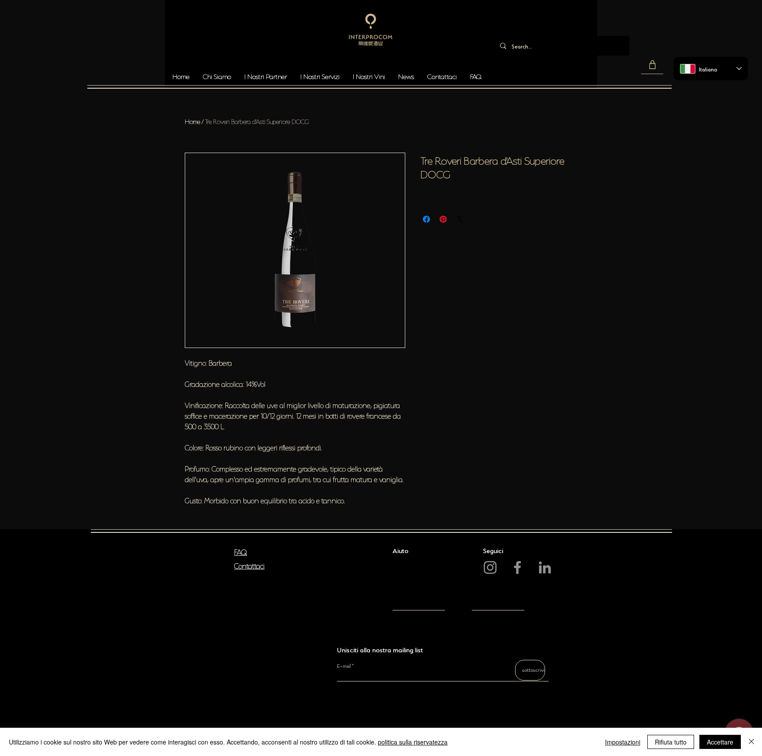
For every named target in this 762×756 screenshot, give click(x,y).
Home (192, 120)
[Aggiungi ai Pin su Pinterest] (443, 219)
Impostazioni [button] (622, 741)
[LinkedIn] (544, 567)
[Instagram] (490, 567)
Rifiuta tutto (671, 741)
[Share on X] (460, 219)
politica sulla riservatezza (413, 741)
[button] (652, 65)
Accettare (720, 741)
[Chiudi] (751, 742)
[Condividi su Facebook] (426, 219)
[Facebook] (517, 567)
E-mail (344, 666)
